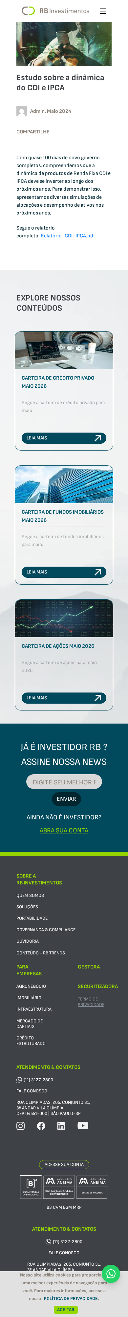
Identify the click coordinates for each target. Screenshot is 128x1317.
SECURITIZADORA (98, 986)
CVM (57, 1207)
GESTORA (89, 967)
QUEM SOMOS (30, 895)
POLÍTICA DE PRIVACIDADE (71, 1298)
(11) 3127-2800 (38, 1080)
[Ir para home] (55, 11)
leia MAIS (37, 438)
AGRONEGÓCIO (31, 986)
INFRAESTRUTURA (34, 1009)
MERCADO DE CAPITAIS (29, 1023)
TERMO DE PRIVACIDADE (91, 1001)
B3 (49, 1207)
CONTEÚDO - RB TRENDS (40, 953)
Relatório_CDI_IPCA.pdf (68, 236)
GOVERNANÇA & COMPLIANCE (45, 929)
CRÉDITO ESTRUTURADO (31, 1040)
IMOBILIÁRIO (28, 998)
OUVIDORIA (27, 941)
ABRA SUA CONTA (64, 830)
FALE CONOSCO (31, 1091)
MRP (77, 1207)
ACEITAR (66, 1309)
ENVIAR (66, 798)
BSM (67, 1207)
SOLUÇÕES (27, 907)
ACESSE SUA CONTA (64, 1164)
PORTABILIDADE (32, 918)
